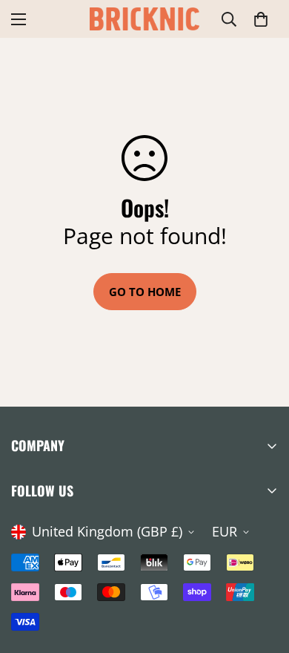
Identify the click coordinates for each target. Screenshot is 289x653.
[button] (261, 19)
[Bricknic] (144, 19)
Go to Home (145, 291)
